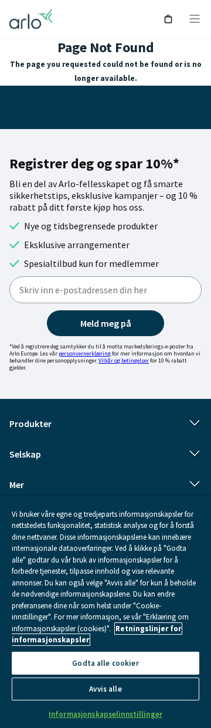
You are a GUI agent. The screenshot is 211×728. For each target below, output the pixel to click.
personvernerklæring (85, 353)
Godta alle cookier (105, 663)
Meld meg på (105, 323)
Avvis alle (105, 689)
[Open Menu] (195, 19)
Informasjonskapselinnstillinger (105, 714)
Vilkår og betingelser (123, 360)
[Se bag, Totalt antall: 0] (168, 19)
